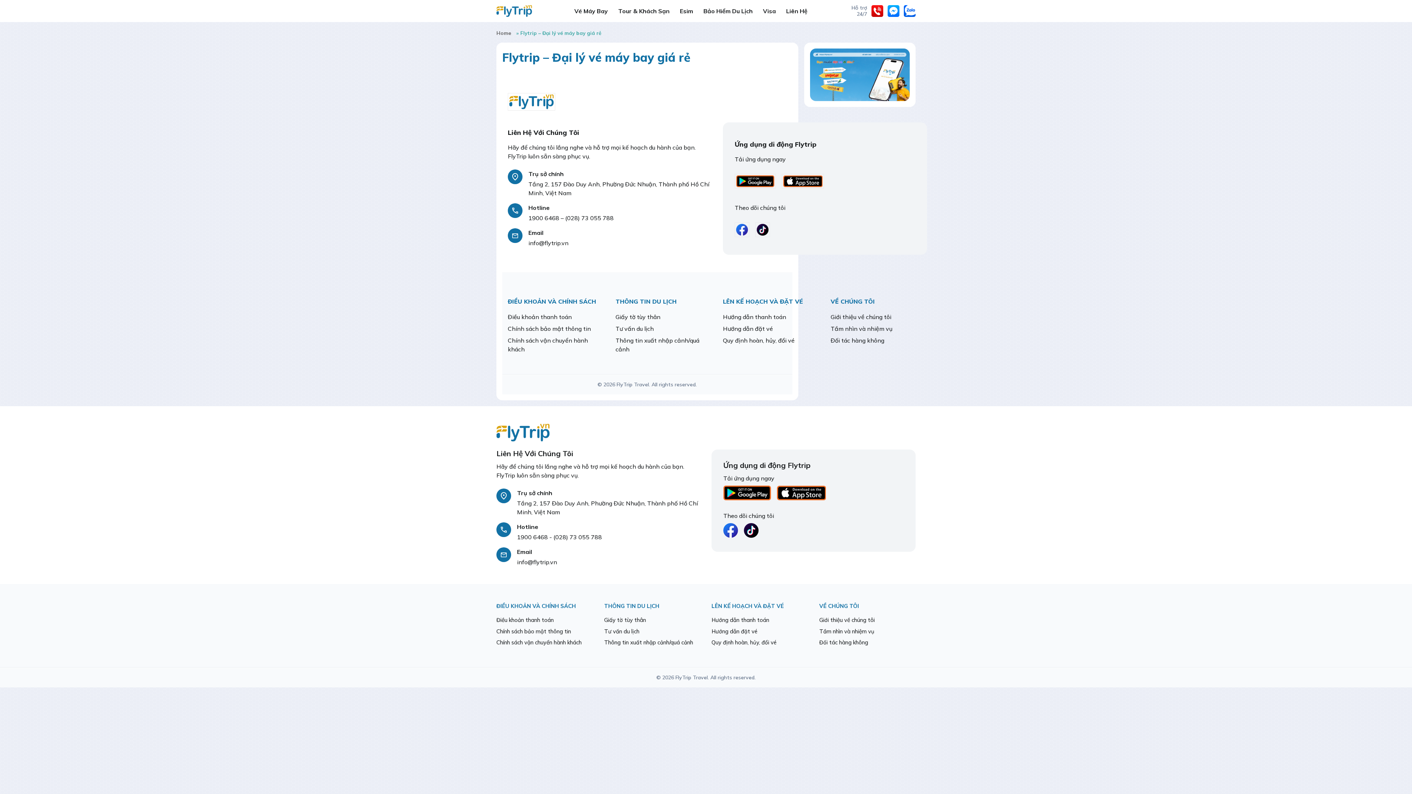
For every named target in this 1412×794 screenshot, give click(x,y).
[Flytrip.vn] (514, 11)
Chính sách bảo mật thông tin (549, 328)
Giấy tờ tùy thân (638, 317)
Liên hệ (796, 11)
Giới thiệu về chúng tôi (861, 317)
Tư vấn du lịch (635, 328)
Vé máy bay (591, 11)
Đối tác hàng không (857, 340)
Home (503, 33)
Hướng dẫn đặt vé (748, 328)
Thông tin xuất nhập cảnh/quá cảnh (648, 642)
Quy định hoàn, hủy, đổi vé (759, 340)
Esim (686, 11)
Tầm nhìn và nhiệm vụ (861, 328)
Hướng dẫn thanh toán (754, 317)
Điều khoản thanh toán (540, 317)
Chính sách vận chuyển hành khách (539, 642)
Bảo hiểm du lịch (728, 11)
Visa (769, 11)
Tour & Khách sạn (644, 11)
